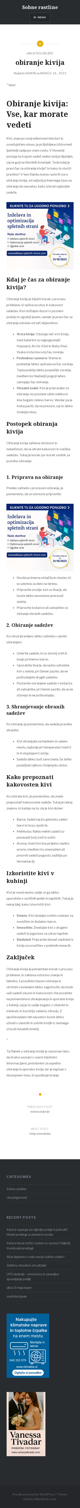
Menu (42, 17)
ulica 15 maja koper (19, 1287)
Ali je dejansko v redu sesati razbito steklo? (36, 1257)
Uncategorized (40, 53)
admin (30, 73)
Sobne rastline (40, 7)
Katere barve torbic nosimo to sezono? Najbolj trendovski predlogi (38, 1245)
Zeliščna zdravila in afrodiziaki (26, 1265)
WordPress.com (45, 1499)
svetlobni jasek (17, 1296)
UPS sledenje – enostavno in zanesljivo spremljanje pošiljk (33, 1276)
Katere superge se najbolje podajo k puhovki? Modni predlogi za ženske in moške (37, 1232)
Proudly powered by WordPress (33, 1494)
